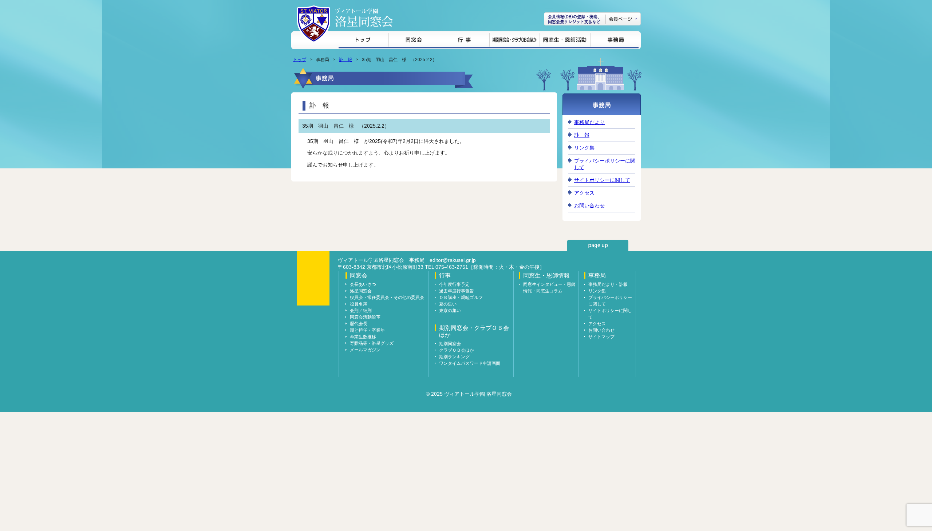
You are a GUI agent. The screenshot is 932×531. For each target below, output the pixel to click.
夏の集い (448, 304)
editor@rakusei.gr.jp (453, 260)
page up (597, 245)
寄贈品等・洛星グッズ (372, 343)
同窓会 (413, 41)
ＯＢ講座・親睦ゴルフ (461, 297)
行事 (464, 41)
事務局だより (589, 122)
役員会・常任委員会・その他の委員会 (387, 297)
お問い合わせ (589, 205)
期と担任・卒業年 (367, 330)
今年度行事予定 (454, 284)
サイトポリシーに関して (602, 180)
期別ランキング (454, 356)
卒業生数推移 (363, 336)
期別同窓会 (450, 343)
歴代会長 (358, 323)
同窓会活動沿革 (365, 317)
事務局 (614, 41)
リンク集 (584, 148)
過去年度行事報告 (456, 291)
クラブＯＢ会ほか (456, 350)
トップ (363, 41)
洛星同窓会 (361, 291)
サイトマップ (601, 336)
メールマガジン (365, 349)
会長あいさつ (363, 284)
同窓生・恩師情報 (565, 41)
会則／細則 (361, 310)
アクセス (584, 193)
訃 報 (345, 59)
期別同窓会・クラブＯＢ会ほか (514, 41)
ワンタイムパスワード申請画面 (469, 363)
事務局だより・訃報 (608, 284)
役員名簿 (358, 304)
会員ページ (592, 18)
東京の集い (450, 310)
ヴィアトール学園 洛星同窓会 (364, 17)
